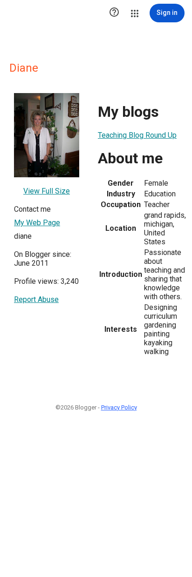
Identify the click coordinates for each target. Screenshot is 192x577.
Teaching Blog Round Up (137, 135)
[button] (114, 13)
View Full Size (46, 191)
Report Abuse (36, 299)
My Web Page (37, 222)
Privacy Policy (119, 407)
